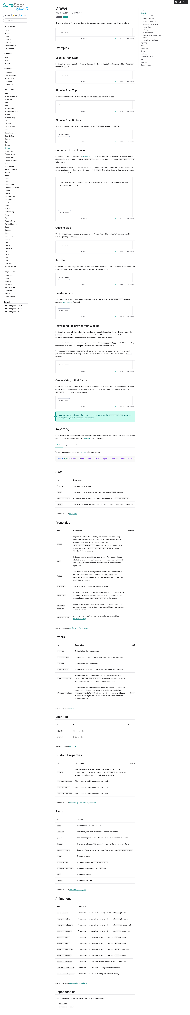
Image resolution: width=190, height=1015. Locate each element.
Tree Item (8, 264)
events (71, 708)
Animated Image (11, 96)
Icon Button (9, 166)
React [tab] (84, 445)
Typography (9, 275)
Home (7, 30)
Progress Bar (10, 197)
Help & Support (11, 75)
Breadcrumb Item (11, 112)
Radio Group (9, 212)
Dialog (7, 142)
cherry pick (87, 438)
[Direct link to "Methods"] (69, 717)
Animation (8, 99)
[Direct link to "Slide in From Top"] (78, 90)
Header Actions (148, 32)
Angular (8, 63)
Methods (144, 54)
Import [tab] (67, 445)
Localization (9, 48)
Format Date (9, 157)
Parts (142, 59)
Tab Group (9, 245)
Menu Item (9, 182)
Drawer (7, 148)
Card (6, 121)
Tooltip (7, 257)
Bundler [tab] (75, 445)
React (7, 57)
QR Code (8, 203)
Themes (8, 39)
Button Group (10, 118)
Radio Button (9, 209)
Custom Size (147, 27)
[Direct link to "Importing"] (71, 429)
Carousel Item (10, 127)
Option (7, 191)
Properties (144, 48)
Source (83, 38)
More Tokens (10, 297)
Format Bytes (10, 154)
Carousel (8, 124)
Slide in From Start (148, 16)
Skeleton (8, 230)
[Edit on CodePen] (130, 39)
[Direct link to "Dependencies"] (77, 992)
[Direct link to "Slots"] (64, 472)
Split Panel (9, 236)
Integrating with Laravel (13, 306)
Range (7, 215)
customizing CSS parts (77, 890)
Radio (7, 206)
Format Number (11, 160)
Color (7, 278)
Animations (144, 62)
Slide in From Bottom (149, 21)
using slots (73, 514)
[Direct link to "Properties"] (72, 522)
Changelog (9, 84)
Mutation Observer (12, 188)
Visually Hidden (10, 267)
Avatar (7, 102)
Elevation (8, 285)
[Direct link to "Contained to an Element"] (87, 150)
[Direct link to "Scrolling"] (68, 260)
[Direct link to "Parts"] (64, 811)
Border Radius (10, 288)
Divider (7, 145)
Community (9, 72)
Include (7, 172)
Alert (6, 93)
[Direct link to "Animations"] (73, 898)
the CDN (83, 452)
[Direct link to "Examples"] (70, 48)
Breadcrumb (9, 109)
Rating (7, 218)
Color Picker (9, 133)
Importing (144, 43)
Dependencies (146, 65)
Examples (144, 13)
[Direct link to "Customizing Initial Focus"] (88, 380)
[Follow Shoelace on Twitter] (180, 2)
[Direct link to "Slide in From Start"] (79, 57)
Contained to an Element (151, 24)
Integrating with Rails (12, 312)
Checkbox (8, 130)
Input (7, 175)
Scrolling (145, 30)
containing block (89, 156)
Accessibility (9, 78)
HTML (115, 38)
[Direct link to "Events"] (66, 637)
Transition (8, 291)
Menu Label (9, 184)
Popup (7, 194)
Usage (7, 36)
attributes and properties (78, 628)
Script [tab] (59, 445)
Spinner (8, 233)
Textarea (8, 254)
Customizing (9, 42)
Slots (142, 45)
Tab (6, 242)
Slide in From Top (148, 19)
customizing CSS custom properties (82, 803)
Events (143, 51)
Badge (7, 106)
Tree (6, 260)
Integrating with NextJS (13, 309)
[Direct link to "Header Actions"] (76, 293)
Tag (6, 251)
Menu (7, 178)
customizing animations (78, 983)
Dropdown (9, 151)
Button (7, 115)
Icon (6, 163)
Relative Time (10, 221)
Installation (9, 33)
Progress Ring (10, 200)
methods (72, 746)
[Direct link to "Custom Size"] (72, 227)
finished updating (79, 619)
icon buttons (67, 302)
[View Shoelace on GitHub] (176, 2)
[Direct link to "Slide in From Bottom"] (82, 120)
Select (7, 227)
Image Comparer (11, 169)
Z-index (7, 294)
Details (7, 139)
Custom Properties (147, 57)
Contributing (9, 81)
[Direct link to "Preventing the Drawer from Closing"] (101, 325)
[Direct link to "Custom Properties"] (83, 755)
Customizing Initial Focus (150, 40)
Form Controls (10, 45)
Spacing (8, 282)
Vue (6, 60)
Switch (7, 239)
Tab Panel (8, 248)
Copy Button (9, 136)
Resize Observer (11, 224)
